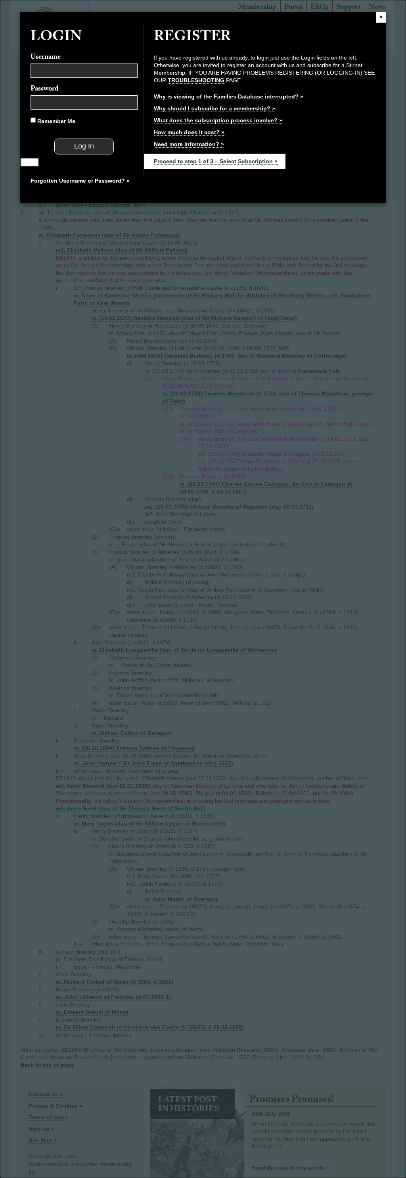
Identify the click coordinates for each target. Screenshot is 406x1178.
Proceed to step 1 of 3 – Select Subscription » (216, 161)
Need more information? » (189, 144)
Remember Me (55, 121)
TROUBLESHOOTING (196, 80)
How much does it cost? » (189, 132)
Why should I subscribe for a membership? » (214, 108)
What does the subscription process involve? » (218, 120)
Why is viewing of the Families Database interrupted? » (228, 96)
